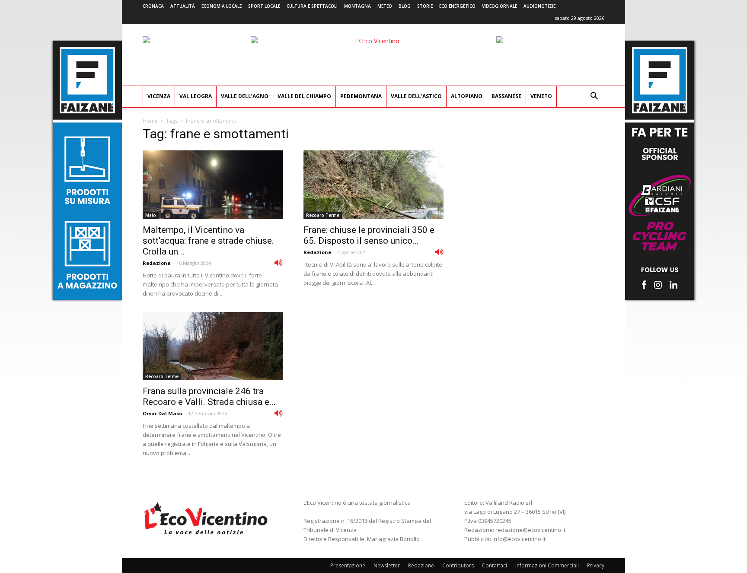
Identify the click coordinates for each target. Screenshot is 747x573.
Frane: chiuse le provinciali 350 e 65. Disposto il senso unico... (368, 235)
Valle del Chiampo (304, 96)
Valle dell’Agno (244, 96)
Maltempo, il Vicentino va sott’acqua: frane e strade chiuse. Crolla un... (208, 241)
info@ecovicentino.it (519, 539)
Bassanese (506, 96)
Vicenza (158, 96)
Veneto (541, 96)
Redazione (156, 263)
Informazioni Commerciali (547, 565)
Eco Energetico (457, 6)
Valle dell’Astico (416, 96)
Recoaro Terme (322, 215)
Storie (425, 6)
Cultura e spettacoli (312, 6)
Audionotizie (539, 6)
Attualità (182, 6)
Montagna (357, 6)
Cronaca (153, 6)
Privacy (595, 565)
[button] (594, 97)
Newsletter (387, 565)
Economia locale (221, 6)
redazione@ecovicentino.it (530, 530)
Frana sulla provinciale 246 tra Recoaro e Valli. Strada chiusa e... (209, 396)
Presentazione (347, 565)
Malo (150, 215)
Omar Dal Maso (162, 413)
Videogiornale (499, 6)
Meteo (384, 6)
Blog (405, 6)
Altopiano (466, 96)
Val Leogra (195, 96)
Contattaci (494, 565)
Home (150, 120)
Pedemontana (361, 96)
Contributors (458, 565)
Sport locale (264, 6)
